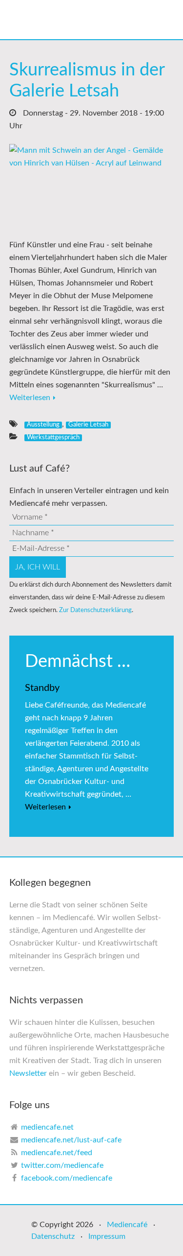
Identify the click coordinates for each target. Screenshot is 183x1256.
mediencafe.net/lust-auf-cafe (71, 1140)
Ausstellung (43, 424)
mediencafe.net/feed (56, 1153)
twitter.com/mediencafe (62, 1165)
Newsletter (28, 1073)
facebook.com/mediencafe (66, 1178)
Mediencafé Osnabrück (101, 19)
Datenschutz (53, 1236)
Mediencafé (127, 1225)
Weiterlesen (29, 398)
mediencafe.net (47, 1127)
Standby (42, 688)
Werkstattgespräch (53, 437)
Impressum (106, 1236)
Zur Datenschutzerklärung (95, 610)
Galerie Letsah (88, 424)
